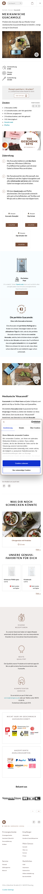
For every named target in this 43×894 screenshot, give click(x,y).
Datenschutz (26, 870)
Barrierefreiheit (27, 876)
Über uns (25, 850)
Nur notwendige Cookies (22, 470)
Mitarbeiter (26, 835)
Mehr (38, 549)
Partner (25, 853)
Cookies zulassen (21, 463)
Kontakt (25, 847)
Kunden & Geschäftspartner (30, 838)
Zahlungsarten (6, 867)
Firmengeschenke (7, 835)
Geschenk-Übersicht (8, 838)
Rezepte (10, 10)
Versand (4, 864)
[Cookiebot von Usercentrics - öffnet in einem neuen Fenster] (31, 422)
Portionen (35, 103)
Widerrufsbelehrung (28, 873)
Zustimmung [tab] (8, 428)
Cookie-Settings (8, 890)
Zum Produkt (21, 293)
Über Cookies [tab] (35, 428)
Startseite (4, 10)
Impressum (26, 867)
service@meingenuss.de (12, 698)
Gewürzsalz (8, 122)
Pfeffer (7, 125)
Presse (24, 856)
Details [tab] (21, 428)
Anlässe (4, 844)
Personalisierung (6, 841)
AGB (24, 864)
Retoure (4, 870)
